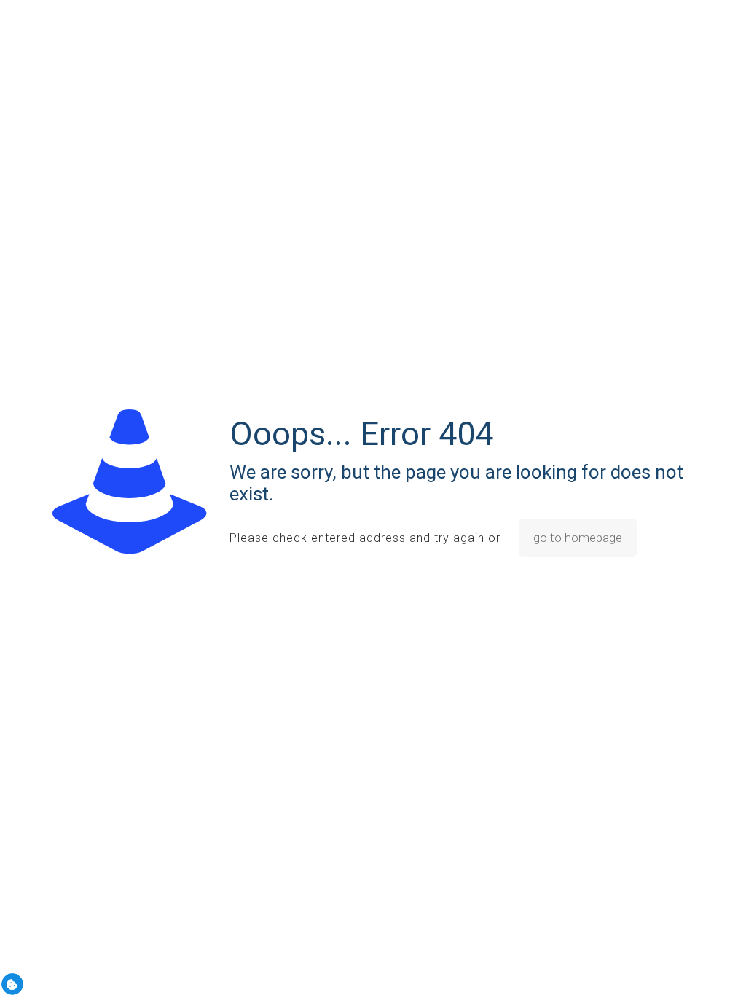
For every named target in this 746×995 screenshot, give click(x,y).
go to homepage (577, 537)
